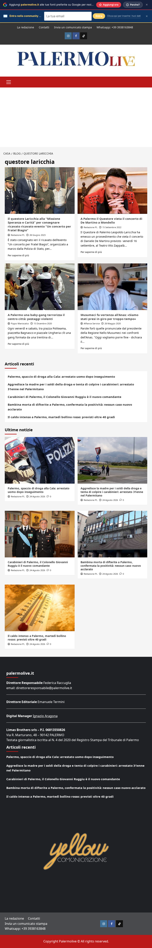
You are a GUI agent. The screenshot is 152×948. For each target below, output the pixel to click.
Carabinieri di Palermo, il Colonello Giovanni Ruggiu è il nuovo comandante (64, 397)
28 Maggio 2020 (112, 323)
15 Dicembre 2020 (43, 323)
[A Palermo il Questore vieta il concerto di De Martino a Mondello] (112, 190)
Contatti (44, 27)
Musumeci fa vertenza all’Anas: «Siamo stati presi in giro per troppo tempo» (109, 317)
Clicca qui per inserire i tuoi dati (124, 15)
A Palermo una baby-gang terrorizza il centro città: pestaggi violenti (36, 317)
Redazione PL (18, 234)
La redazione (25, 27)
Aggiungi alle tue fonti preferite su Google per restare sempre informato (64, 4)
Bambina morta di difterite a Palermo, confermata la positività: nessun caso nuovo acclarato (70, 406)
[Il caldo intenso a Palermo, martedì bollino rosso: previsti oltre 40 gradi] (40, 608)
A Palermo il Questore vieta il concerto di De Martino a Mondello (111, 221)
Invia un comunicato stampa (73, 27)
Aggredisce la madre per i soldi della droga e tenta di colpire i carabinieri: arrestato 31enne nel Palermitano (71, 386)
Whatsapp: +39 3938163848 (115, 27)
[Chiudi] (147, 5)
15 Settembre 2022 (111, 227)
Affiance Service (92, 323)
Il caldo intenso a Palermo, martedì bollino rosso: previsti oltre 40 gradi (61, 417)
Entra (99, 16)
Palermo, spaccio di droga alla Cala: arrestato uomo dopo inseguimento (61, 376)
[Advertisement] (76, 117)
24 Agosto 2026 (37, 496)
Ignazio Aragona (45, 716)
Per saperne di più (18, 255)
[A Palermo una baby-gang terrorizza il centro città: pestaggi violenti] (40, 286)
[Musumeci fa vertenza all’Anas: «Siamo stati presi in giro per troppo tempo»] (112, 286)
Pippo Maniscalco (20, 323)
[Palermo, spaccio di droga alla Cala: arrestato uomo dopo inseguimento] (40, 460)
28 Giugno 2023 (37, 234)
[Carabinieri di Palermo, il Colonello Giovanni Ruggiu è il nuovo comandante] (40, 534)
